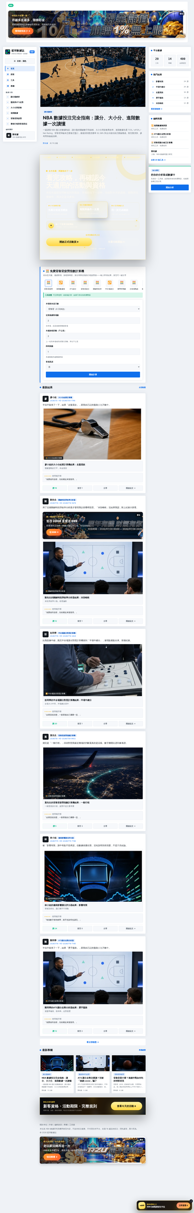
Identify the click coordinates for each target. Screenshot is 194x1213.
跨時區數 (49, 346)
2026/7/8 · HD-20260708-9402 (63, 738)
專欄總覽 (142, 1050)
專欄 (10, 86)
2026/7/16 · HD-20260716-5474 (63, 503)
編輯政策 (58, 1124)
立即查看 (183, 1205)
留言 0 (80, 928)
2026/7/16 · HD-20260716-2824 (63, 636)
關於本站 (43, 1124)
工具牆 (72, 1124)
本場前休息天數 (52, 303)
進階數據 (12, 113)
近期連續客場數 (52, 315)
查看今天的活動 (126, 1106)
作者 (51, 1124)
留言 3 (80, 826)
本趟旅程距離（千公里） (56, 330)
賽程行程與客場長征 (17, 124)
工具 (10, 80)
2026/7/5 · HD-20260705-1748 (62, 401)
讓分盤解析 (13, 97)
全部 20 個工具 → (158, 160)
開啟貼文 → (130, 488)
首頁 (10, 68)
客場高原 (49, 362)
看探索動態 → (156, 109)
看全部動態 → (93, 1042)
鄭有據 (45, 143)
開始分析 (170, 187)
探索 (10, 74)
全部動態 (142, 387)
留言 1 (80, 488)
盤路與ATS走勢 (15, 102)
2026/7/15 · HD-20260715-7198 (63, 841)
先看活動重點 (116, 241)
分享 (105, 488)
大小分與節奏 (14, 107)
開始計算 (93, 374)
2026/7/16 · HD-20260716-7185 (63, 943)
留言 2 (80, 1031)
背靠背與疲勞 (14, 118)
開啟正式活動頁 (69, 241)
